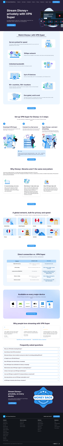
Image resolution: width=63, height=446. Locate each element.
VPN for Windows (40, 423)
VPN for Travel (5, 435)
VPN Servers (5, 431)
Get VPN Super (31, 108)
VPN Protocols (5, 423)
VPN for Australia (22, 426)
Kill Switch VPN (5, 426)
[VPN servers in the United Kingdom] (24, 222)
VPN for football (5, 440)
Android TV (39, 431)
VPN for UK (21, 423)
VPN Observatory (57, 423)
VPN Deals (4, 438)
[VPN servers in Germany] (53, 222)
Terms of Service (57, 426)
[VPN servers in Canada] (38, 222)
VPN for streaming (6, 429)
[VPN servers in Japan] (24, 233)
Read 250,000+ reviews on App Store (39, 339)
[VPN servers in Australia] (38, 233)
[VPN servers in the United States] (9, 222)
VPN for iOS (39, 426)
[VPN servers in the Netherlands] (53, 233)
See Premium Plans (31, 313)
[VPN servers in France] (9, 233)
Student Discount (5, 434)
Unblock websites (6, 432)
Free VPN (4, 437)
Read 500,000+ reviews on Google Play (24, 339)
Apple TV (39, 429)
